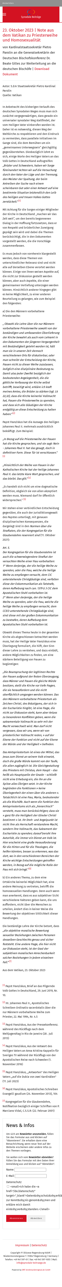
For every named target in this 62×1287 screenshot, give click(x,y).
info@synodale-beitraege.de (31, 1262)
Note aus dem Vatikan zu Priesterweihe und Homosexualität (30, 35)
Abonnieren (16, 1218)
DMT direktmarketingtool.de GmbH (36, 1270)
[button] (4, 14)
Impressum (22, 1245)
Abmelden (36, 1218)
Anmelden (8, 3)
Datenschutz (39, 1245)
